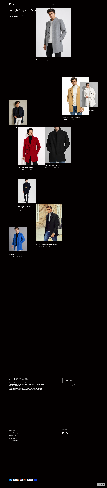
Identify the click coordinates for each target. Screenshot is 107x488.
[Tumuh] (53, 4)
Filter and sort (13, 16)
